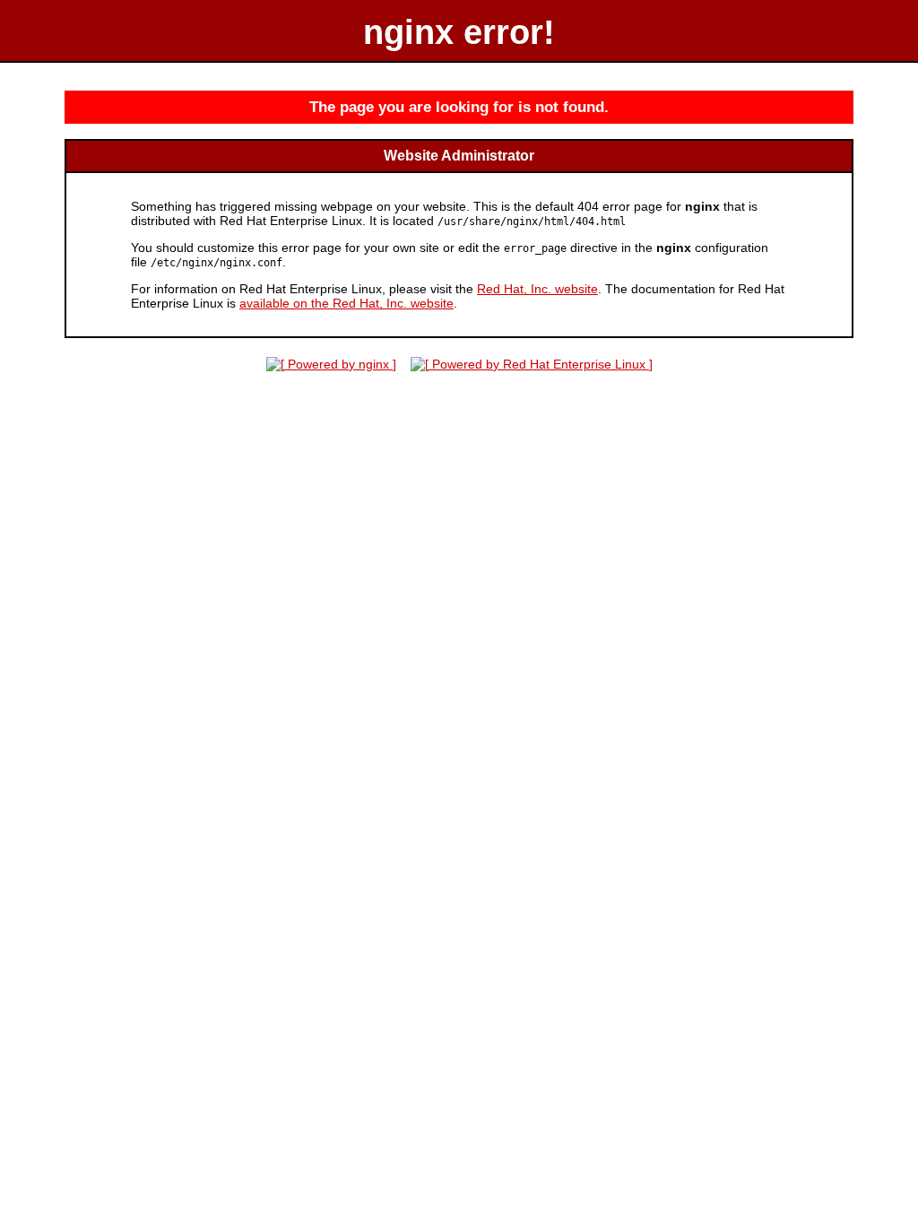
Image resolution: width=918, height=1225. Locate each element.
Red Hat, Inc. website (537, 289)
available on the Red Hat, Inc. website (346, 303)
